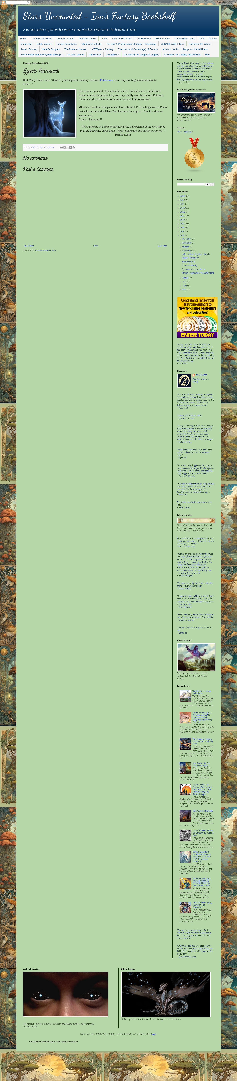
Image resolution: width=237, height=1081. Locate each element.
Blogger (153, 1034)
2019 (182, 223)
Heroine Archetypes (67, 44)
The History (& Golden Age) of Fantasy (138, 49)
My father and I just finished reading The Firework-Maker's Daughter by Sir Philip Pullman (202, 718)
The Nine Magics (87, 38)
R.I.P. (201, 38)
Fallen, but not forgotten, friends (196, 254)
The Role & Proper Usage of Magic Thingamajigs (131, 44)
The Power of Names (75, 49)
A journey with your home (193, 269)
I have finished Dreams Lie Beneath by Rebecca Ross (203, 833)
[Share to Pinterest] (73, 147)
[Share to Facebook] (70, 147)
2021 (182, 216)
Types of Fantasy (65, 38)
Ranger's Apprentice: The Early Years (198, 273)
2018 (182, 227)
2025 (182, 200)
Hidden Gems (163, 38)
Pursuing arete (188, 261)
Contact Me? (112, 54)
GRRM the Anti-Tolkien (172, 44)
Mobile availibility (189, 265)
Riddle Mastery (44, 44)
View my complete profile (201, 380)
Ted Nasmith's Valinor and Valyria (202, 692)
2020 (182, 219)
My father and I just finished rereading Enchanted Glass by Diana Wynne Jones (202, 882)
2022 (183, 212)
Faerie (104, 38)
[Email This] (61, 147)
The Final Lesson (75, 54)
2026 (183, 196)
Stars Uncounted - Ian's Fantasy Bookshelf (99, 16)
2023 (182, 208)
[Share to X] (67, 147)
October (186, 247)
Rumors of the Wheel (199, 44)
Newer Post (29, 246)
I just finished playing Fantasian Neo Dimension (202, 905)
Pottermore (106, 80)
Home (23, 38)
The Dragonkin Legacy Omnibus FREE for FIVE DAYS (203, 741)
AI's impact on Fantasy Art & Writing (182, 54)
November (187, 243)
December (187, 239)
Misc (207, 54)
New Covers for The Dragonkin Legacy (201, 764)
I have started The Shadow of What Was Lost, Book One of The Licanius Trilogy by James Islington (202, 790)
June (184, 285)
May (184, 289)
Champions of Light (91, 44)
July (184, 282)
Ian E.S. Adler (201, 375)
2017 (182, 231)
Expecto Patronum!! (190, 257)
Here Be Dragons (51, 49)
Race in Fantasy (28, 49)
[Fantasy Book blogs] (194, 172)
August (185, 278)
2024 (182, 204)
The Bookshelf (143, 38)
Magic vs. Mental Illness (195, 49)
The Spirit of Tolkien (41, 38)
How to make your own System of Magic (40, 54)
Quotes (213, 38)
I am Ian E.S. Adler (121, 38)
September (187, 251)
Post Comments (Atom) (45, 250)
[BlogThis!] (64, 147)
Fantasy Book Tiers (184, 38)
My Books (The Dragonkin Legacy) (141, 54)
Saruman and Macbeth (203, 811)
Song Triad (26, 44)
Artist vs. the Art (170, 49)
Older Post (162, 246)
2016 (182, 235)
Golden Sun (95, 54)
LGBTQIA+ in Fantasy (102, 49)
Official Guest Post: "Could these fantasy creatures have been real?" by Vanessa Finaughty (202, 857)
